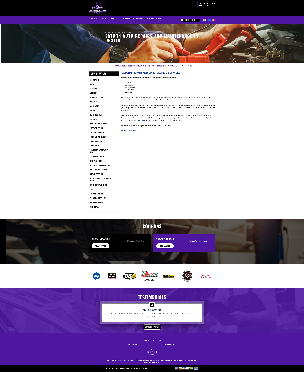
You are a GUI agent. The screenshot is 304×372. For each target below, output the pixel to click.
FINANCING (104, 19)
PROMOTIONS (127, 19)
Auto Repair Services (133, 344)
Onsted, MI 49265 (126, 33)
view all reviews (152, 326)
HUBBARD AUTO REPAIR (123, 66)
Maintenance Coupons (170, 344)
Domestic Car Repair (129, 130)
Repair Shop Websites (120, 368)
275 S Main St (117, 33)
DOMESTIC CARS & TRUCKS (179, 66)
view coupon (100, 245)
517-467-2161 (204, 5)
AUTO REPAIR (115, 19)
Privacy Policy (144, 368)
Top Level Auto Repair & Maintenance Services (150, 66)
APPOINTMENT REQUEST (154, 19)
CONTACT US (139, 19)
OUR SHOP (93, 19)
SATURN (193, 66)
